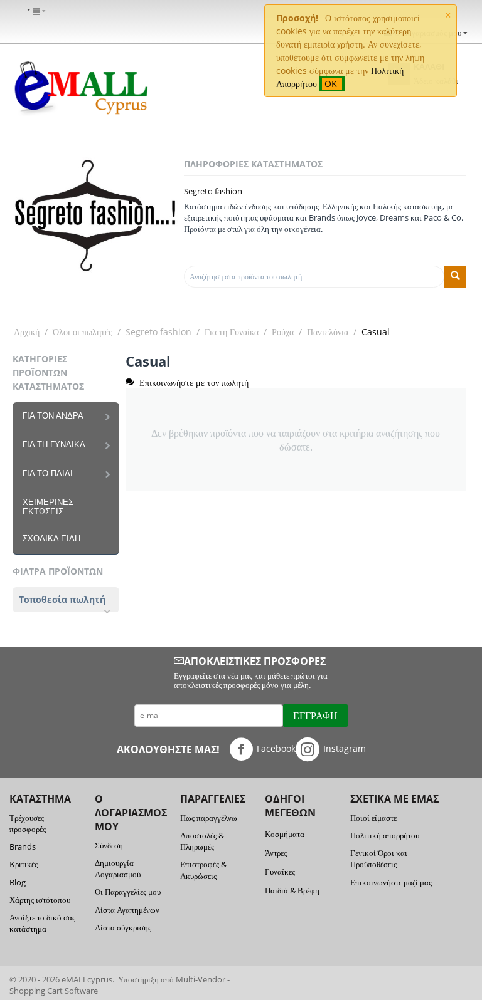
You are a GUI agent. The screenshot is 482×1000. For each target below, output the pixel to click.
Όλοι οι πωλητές (82, 332)
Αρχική (27, 332)
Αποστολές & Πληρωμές (202, 841)
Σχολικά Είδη (51, 538)
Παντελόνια (327, 332)
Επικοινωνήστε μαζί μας (391, 882)
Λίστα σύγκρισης (123, 927)
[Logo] (81, 87)
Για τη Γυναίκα (232, 332)
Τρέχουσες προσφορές (27, 823)
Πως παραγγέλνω (208, 817)
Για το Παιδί (48, 473)
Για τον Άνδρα (53, 415)
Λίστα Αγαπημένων (127, 909)
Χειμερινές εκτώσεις (48, 506)
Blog (17, 882)
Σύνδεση (109, 845)
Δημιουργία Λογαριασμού (118, 868)
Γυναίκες (280, 871)
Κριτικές (23, 864)
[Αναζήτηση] (455, 277)
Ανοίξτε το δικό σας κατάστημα (42, 923)
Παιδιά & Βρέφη (292, 890)
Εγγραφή (315, 715)
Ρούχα (283, 332)
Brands (22, 846)
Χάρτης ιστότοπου (39, 899)
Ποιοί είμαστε (373, 817)
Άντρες (276, 852)
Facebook (276, 748)
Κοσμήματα (284, 834)
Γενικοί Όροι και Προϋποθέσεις (378, 858)
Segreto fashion (213, 191)
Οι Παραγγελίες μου (128, 891)
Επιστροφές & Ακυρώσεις (203, 869)
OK (332, 84)
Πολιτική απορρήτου (384, 835)
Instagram (344, 748)
